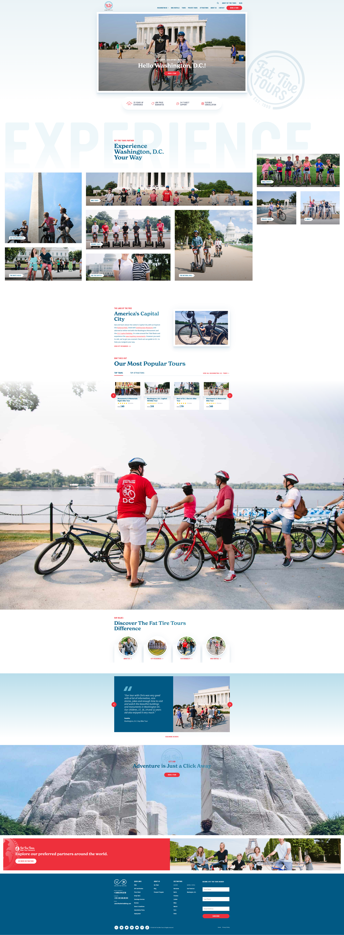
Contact (221, 8)
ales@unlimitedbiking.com (123, 903)
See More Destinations (26, 861)
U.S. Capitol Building (124, 333)
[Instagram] (116, 927)
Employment (137, 914)
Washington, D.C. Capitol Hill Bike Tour (157, 399)
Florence (176, 896)
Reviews (136, 903)
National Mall (122, 327)
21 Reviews (189, 403)
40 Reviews (219, 403)
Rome (175, 914)
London (175, 899)
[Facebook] (121, 927)
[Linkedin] (132, 927)
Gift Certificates (138, 889)
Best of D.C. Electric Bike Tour (186, 399)
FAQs (135, 885)
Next (229, 395)
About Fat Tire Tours (229, 3)
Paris (175, 910)
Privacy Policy (226, 927)
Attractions (204, 8)
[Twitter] (127, 927)
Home (219, 927)
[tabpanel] (134, 103)
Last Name (206, 895)
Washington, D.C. (191, 892)
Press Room (137, 892)
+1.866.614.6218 (120, 892)
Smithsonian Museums (144, 327)
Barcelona (176, 889)
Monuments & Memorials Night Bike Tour (128, 399)
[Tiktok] (147, 927)
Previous (113, 395)
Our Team (156, 885)
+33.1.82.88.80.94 (121, 898)
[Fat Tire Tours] (109, 6)
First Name (207, 885)
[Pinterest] (142, 927)
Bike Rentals (175, 8)
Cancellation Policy (139, 910)
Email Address (208, 905)
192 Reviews (160, 403)
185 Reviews (130, 403)
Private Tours (193, 8)
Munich (175, 906)
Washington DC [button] (162, 8)
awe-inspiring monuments (135, 336)
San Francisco (190, 889)
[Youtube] (137, 927)
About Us (214, 8)
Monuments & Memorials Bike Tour (216, 399)
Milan (175, 903)
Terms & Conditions (139, 906)
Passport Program (159, 892)
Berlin (175, 892)
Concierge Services (139, 899)
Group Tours (137, 896)
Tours (184, 8)
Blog (240, 3)
